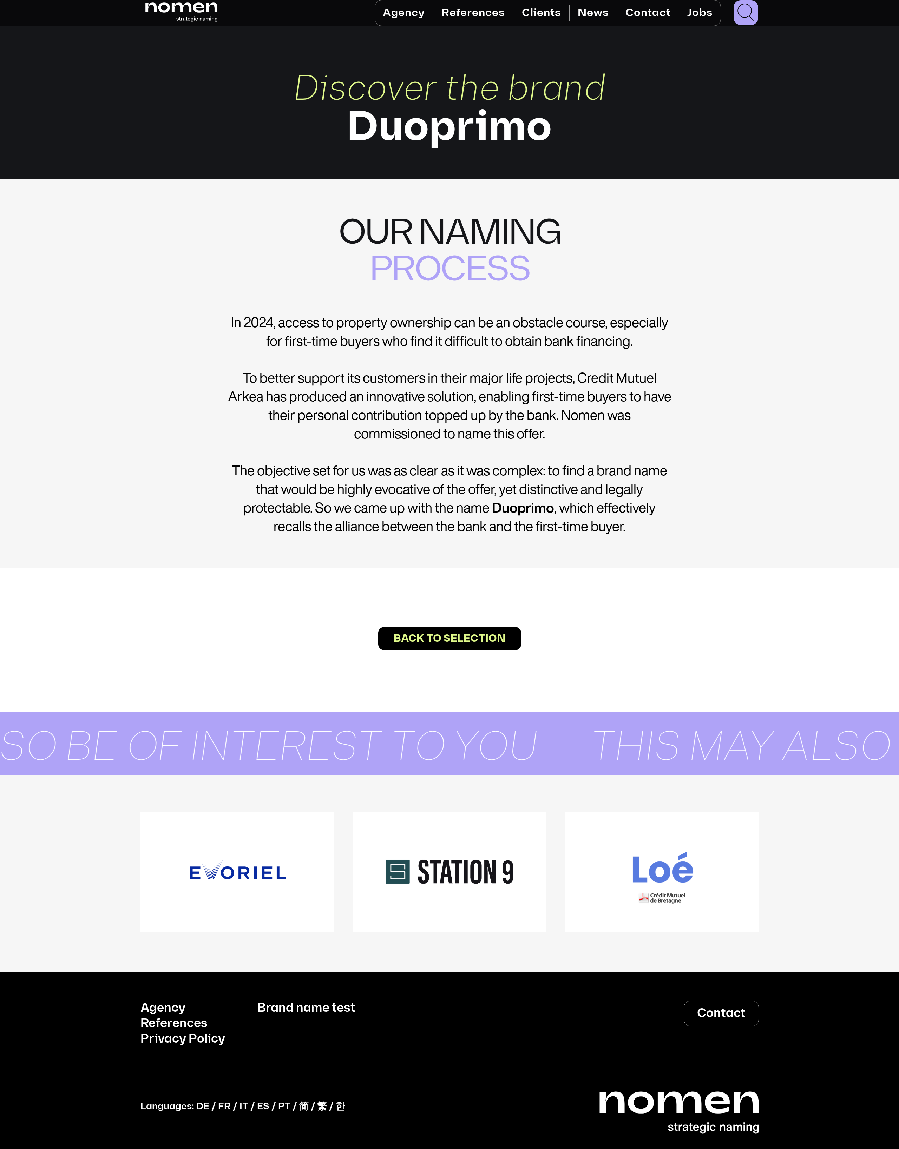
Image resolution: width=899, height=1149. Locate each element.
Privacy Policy (182, 1039)
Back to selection (450, 638)
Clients (541, 12)
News (593, 12)
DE (202, 1106)
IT (243, 1106)
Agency (404, 12)
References (473, 12)
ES (263, 1106)
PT (284, 1106)
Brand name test (306, 1008)
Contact (648, 12)
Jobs (700, 12)
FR (224, 1106)
